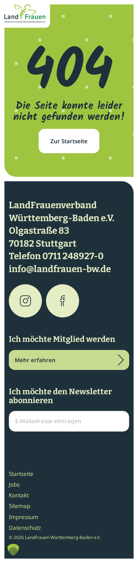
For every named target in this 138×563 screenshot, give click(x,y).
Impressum (23, 517)
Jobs (14, 484)
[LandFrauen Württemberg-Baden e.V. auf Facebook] (62, 300)
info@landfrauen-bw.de (60, 269)
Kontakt (19, 495)
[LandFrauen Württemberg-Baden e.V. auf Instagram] (25, 300)
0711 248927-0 (73, 256)
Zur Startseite (69, 141)
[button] (13, 549)
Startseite (21, 473)
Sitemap (19, 505)
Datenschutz (25, 527)
